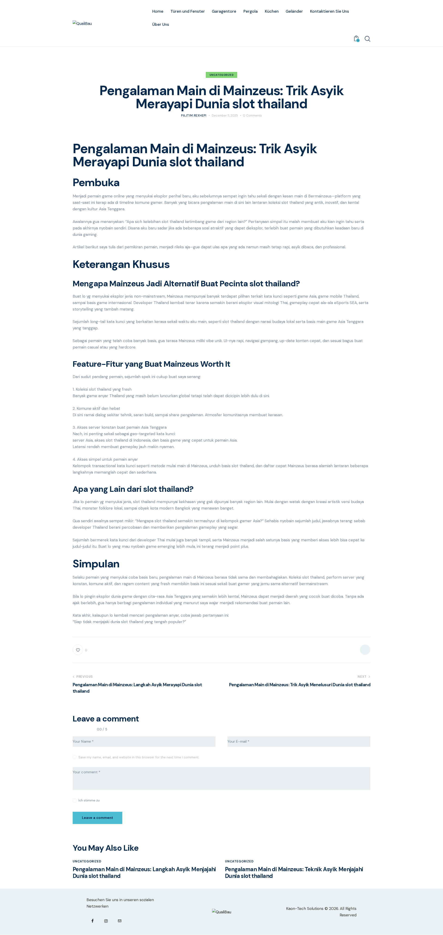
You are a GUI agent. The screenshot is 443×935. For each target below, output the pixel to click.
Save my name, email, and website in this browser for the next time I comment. (138, 757)
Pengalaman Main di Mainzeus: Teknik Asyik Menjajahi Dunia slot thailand (294, 872)
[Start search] (367, 39)
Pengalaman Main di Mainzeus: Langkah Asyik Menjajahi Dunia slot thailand (144, 872)
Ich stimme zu (89, 800)
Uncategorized (222, 74)
